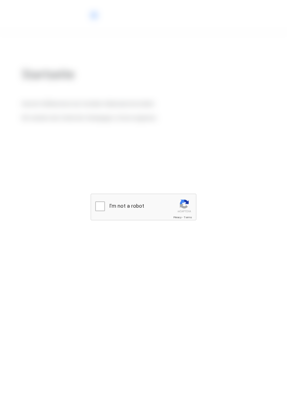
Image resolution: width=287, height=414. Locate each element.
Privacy (177, 217)
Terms (188, 217)
